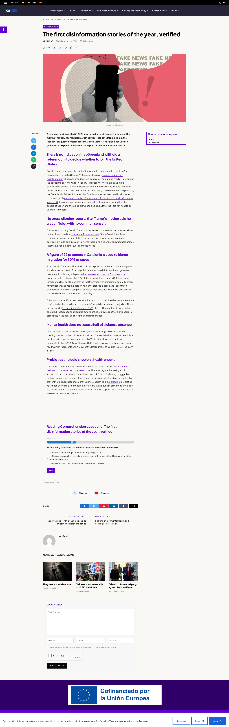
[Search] (224, 2)
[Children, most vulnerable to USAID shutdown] (90, 571)
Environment (158, 10)
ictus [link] (122, 374)
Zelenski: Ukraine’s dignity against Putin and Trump (122, 586)
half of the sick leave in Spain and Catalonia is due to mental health (94, 335)
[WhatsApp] (33, 159)
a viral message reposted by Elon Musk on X (102, 274)
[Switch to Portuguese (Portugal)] (40, 2)
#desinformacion (51, 483)
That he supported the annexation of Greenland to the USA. (77, 463)
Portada (46, 19)
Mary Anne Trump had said (85, 234)
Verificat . (48, 41)
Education (86, 10)
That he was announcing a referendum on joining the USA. (76, 452)
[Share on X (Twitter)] (60, 47)
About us (14, 3)
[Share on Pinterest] (65, 47)
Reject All (199, 721)
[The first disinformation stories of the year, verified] (114, 88)
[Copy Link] (71, 47)
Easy (151, 139)
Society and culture (106, 10)
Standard (154, 142)
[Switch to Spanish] (23, 2)
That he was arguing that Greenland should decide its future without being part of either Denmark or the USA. (90, 458)
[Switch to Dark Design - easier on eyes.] (220, 3)
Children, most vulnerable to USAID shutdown (89, 586)
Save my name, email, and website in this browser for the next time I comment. (82, 647)
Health (174, 10)
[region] (114, 720)
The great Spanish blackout (57, 584)
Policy (72, 10)
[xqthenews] (11, 10)
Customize (181, 721)
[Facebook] (33, 147)
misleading (114, 381)
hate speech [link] (63, 145)
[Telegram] (33, 153)
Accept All (217, 721)
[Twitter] (33, 140)
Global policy (51, 27)
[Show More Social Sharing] (76, 47)
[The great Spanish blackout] (57, 571)
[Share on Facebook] (54, 47)
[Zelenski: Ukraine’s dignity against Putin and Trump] (123, 571)
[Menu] (5, 2)
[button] (3, 30)
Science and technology (134, 10)
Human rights (56, 10)
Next (51, 470)
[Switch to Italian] (35, 2)
